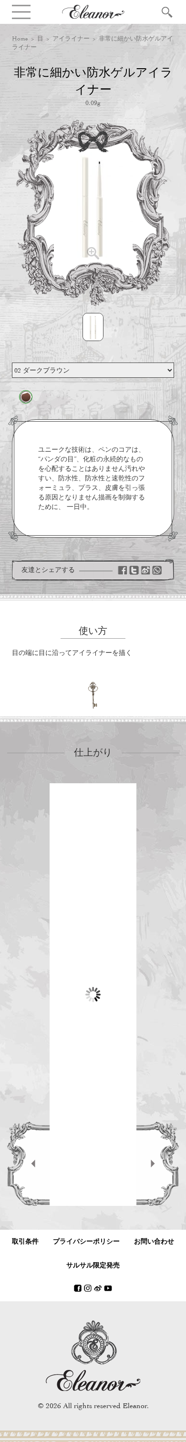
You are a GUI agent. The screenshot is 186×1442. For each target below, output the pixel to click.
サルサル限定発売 (93, 1265)
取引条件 (25, 1241)
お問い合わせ (154, 1241)
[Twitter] (134, 570)
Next (157, 1163)
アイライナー (71, 38)
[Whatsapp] (157, 570)
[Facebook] (122, 570)
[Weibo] (145, 570)
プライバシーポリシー (86, 1241)
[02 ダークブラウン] (25, 397)
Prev (28, 1163)
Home (20, 38)
